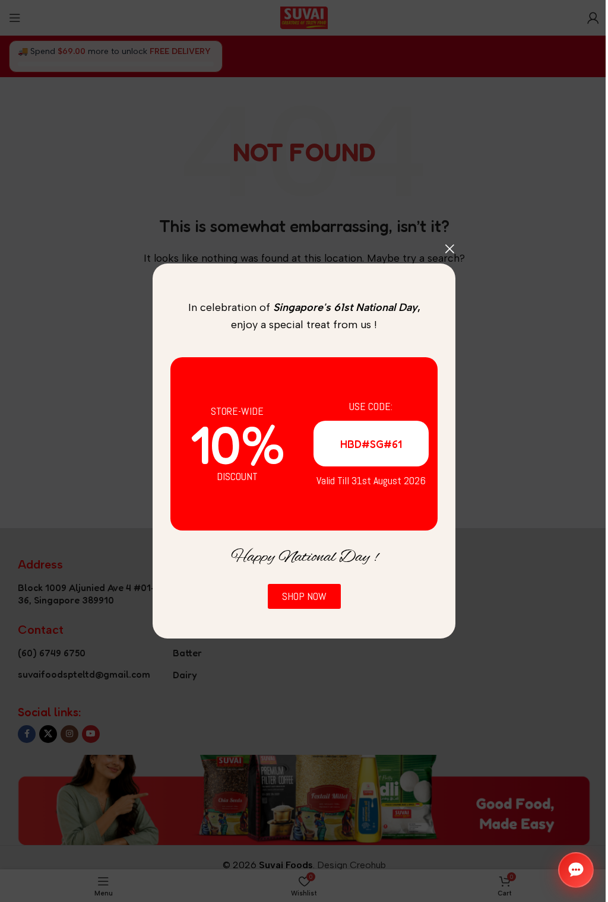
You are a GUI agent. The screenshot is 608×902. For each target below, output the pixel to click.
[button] (576, 870)
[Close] (449, 248)
